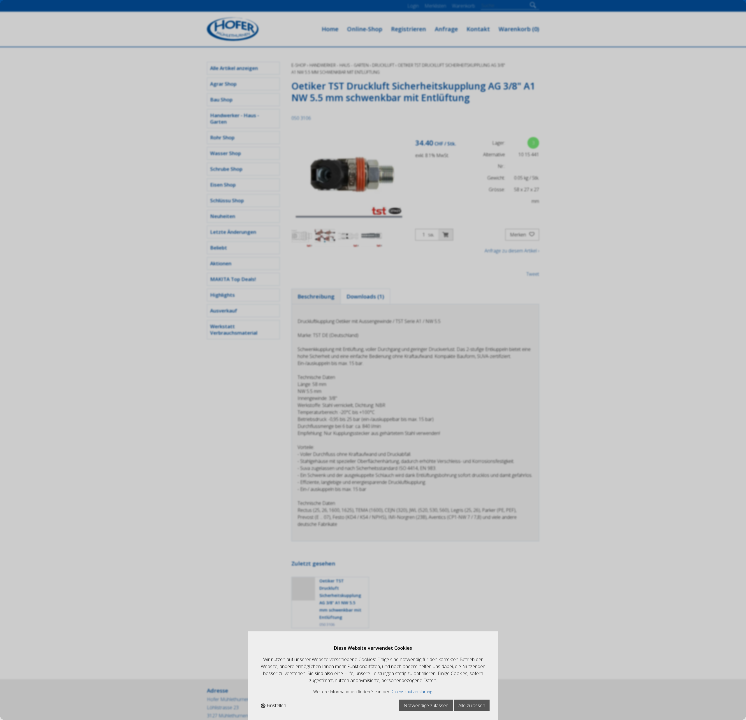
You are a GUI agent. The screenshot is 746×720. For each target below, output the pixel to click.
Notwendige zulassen (426, 705)
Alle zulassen (471, 705)
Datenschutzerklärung (411, 691)
